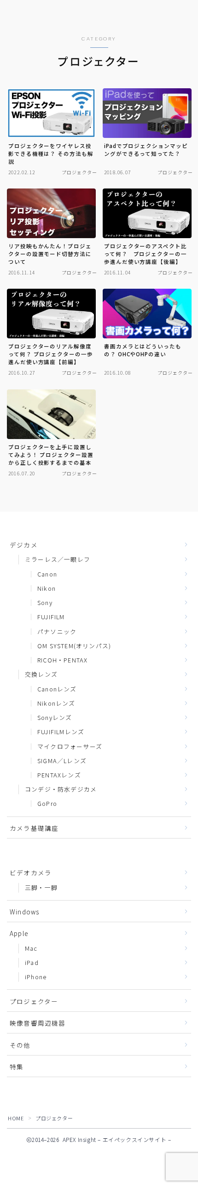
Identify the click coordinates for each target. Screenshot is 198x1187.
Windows (24, 911)
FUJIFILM (51, 616)
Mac (31, 948)
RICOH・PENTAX (62, 660)
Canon (47, 574)
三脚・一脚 (41, 887)
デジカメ (24, 544)
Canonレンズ (57, 689)
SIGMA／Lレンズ (62, 760)
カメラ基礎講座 (34, 828)
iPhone (36, 976)
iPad (32, 962)
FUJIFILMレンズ (60, 731)
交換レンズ (41, 674)
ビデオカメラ (31, 872)
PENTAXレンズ (59, 774)
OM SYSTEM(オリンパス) (74, 645)
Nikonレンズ (56, 703)
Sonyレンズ (54, 717)
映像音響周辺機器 (38, 1022)
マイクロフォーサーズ (69, 746)
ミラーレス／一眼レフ (57, 559)
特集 (16, 1066)
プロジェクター (34, 1001)
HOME (15, 1118)
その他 (20, 1045)
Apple (19, 933)
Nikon (46, 588)
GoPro (47, 803)
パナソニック (56, 631)
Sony (44, 602)
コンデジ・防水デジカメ (61, 789)
